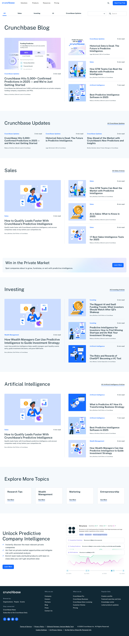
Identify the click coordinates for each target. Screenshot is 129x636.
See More (10, 500)
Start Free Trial (119, 3)
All (4, 13)
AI (53, 13)
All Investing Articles (117, 290)
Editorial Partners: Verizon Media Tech (60, 626)
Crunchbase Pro (78, 596)
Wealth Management (11, 335)
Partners (48, 602)
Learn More (118, 265)
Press (47, 608)
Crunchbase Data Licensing (82, 602)
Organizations (8, 602)
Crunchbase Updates (73, 13)
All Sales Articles (118, 171)
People (16, 602)
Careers (47, 599)
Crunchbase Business (80, 599)
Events (22, 602)
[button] (24, 3)
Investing (37, 13)
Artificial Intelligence (97, 85)
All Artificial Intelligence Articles (113, 384)
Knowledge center (107, 602)
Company (48, 596)
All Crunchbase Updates (116, 123)
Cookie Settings (41, 630)
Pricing (56, 3)
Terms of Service (26, 626)
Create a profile (106, 596)
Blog (46, 605)
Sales (20, 13)
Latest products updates (110, 605)
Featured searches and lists (111, 599)
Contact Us (48, 611)
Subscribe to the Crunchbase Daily (15, 613)
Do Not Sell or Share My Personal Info (78, 630)
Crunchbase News (9, 610)
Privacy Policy (39, 626)
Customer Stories (79, 605)
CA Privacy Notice (55, 630)
